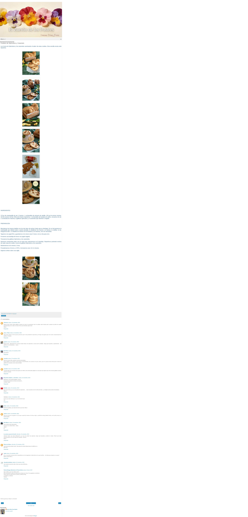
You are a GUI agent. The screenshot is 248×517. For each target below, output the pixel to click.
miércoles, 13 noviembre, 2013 (22, 434)
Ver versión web (31, 505)
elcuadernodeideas (8, 462)
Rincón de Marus (7, 444)
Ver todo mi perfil (9, 511)
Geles (5, 405)
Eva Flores (6, 350)
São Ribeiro (6, 422)
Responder (6, 328)
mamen (5, 413)
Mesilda (5, 387)
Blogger (35, 515)
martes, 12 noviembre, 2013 (14, 322)
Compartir (3, 315)
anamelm (6, 358)
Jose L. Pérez (7, 332)
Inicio (31, 503)
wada (5, 453)
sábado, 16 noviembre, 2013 (18, 462)
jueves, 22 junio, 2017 (27, 470)
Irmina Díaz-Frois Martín (12, 509)
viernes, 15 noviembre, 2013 (12, 453)
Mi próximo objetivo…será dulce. (11, 377)
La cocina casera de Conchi (10, 434)
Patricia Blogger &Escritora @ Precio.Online (13, 470)
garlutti (5, 341)
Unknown (6, 322)
